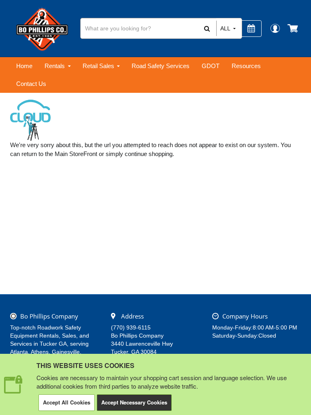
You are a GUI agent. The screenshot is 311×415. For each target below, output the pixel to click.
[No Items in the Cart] (293, 28)
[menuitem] (24, 66)
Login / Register (275, 28)
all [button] (225, 28)
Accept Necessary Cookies (134, 402)
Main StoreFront (76, 153)
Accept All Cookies (66, 402)
